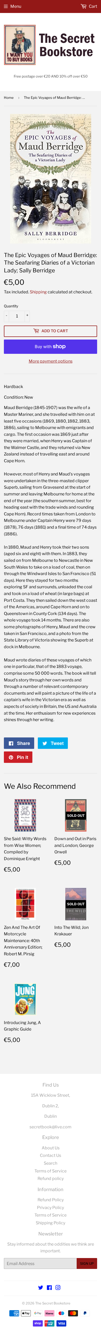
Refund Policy (51, 1199)
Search (50, 1163)
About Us (51, 1147)
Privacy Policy (50, 1207)
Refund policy (51, 1178)
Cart (92, 6)
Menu (15, 6)
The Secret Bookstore (52, 1303)
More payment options (51, 361)
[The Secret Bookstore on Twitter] (40, 1288)
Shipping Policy (50, 1222)
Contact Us (50, 1155)
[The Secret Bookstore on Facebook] (49, 1288)
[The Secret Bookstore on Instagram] (58, 1288)
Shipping (38, 291)
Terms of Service (50, 1171)
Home (9, 97)
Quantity (11, 306)
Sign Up (87, 1263)
